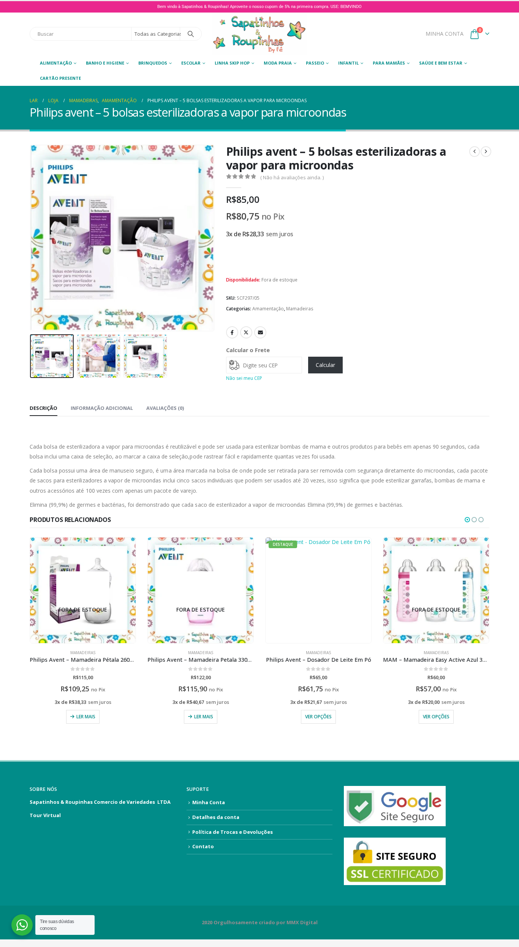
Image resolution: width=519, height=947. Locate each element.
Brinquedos (152, 63)
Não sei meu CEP (244, 378)
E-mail (260, 332)
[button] (31, 237)
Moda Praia (278, 63)
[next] (486, 151)
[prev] (474, 151)
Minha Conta (208, 802)
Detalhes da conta (215, 817)
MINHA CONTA (445, 33)
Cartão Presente (60, 78)
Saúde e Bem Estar (440, 63)
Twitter (246, 332)
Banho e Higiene (105, 63)
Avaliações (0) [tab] (165, 408)
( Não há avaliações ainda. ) (292, 177)
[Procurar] (190, 33)
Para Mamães (389, 63)
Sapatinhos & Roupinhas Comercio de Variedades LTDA (100, 801)
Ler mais (85, 716)
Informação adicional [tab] (102, 408)
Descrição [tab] (43, 408)
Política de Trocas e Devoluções (232, 831)
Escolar (191, 63)
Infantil (348, 63)
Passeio (315, 63)
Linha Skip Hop (232, 63)
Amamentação (268, 308)
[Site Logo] (259, 34)
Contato (203, 846)
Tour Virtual (45, 815)
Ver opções (318, 716)
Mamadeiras (299, 308)
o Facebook (232, 332)
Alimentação (56, 63)
